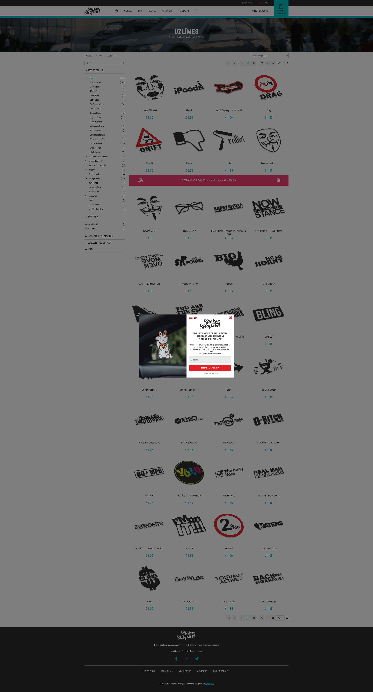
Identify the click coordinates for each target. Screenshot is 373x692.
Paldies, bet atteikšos (210, 373)
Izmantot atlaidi (210, 367)
